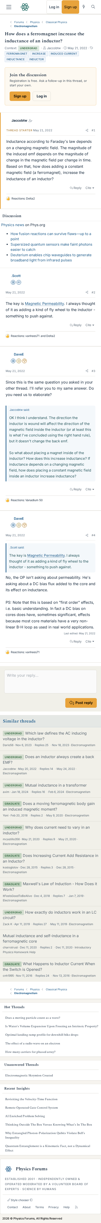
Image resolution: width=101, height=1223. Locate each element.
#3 (93, 371)
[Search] (93, 6)
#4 (93, 535)
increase (39, 53)
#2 (93, 292)
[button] (87, 130)
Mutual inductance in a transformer (56, 785)
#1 (93, 130)
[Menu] (8, 7)
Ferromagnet (17, 53)
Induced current (64, 53)
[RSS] (76, 1207)
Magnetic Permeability (44, 303)
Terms (39, 1207)
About (27, 1207)
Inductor (36, 59)
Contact (12, 1207)
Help (66, 1207)
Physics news (12, 225)
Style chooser (19, 1200)
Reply (78, 188)
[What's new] (83, 6)
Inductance (16, 59)
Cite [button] (88, 188)
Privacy (53, 1207)
